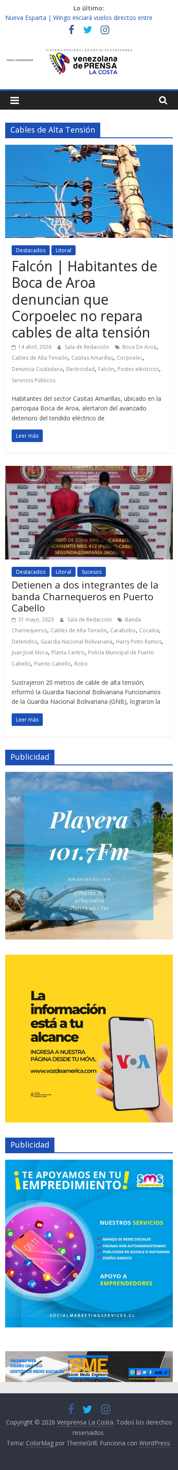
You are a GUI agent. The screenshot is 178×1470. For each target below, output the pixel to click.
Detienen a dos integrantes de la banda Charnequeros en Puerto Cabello (85, 596)
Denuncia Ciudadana (37, 369)
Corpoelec (130, 357)
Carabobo (123, 630)
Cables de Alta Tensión (40, 357)
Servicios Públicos (33, 380)
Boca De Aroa (139, 347)
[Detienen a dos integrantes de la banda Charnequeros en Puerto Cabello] (88, 471)
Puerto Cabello (52, 663)
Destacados (30, 250)
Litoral (63, 250)
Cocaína (149, 630)
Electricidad (80, 369)
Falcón (106, 369)
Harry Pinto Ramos (139, 641)
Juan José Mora (30, 652)
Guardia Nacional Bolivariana (76, 641)
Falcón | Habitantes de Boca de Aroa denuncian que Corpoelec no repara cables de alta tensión (84, 299)
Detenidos (24, 641)
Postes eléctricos (138, 369)
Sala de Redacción (88, 347)
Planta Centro (68, 652)
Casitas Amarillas (92, 357)
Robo (81, 663)
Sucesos (92, 572)
